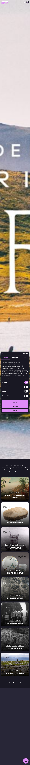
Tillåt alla (15, 402)
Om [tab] (24, 357)
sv (24, 2)
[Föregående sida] (10, 682)
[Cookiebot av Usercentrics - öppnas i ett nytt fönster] (22, 354)
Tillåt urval (15, 406)
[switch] (26, 387)
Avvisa (15, 410)
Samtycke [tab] (5, 357)
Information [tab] (15, 357)
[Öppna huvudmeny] (26, 761)
